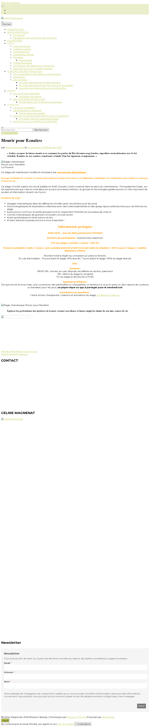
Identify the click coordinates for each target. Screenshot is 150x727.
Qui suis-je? (19, 35)
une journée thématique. (71, 172)
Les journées (20, 79)
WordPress (108, 717)
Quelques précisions (30, 96)
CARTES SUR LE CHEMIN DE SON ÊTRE (35, 121)
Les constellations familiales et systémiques (37, 74)
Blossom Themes (76, 717)
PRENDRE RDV (15, 29)
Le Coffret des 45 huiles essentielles (38, 118)
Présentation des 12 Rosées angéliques (40, 102)
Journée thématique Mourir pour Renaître (42, 88)
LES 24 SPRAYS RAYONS (26, 93)
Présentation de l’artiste (32, 113)
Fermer (6, 24)
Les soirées (19, 77)
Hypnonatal (25, 60)
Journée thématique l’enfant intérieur (40, 82)
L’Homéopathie (21, 46)
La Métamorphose (23, 54)
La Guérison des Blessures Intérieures (33, 65)
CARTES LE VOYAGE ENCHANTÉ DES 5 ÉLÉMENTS (41, 116)
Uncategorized (9, 133)
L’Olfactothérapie (22, 63)
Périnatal (18, 57)
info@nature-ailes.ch (108, 295)
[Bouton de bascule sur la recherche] (2, 127)
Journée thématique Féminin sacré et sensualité (46, 85)
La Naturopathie (22, 49)
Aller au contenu (10, 2)
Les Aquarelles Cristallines (27, 110)
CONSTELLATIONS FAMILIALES (24, 71)
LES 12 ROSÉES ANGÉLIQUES (29, 99)
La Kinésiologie (21, 52)
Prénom (8, 672)
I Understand (82, 724)
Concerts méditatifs (24, 107)
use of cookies (65, 724)
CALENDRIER (14, 40)
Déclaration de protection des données (35, 38)
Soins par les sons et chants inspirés (32, 68)
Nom (6, 681)
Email (7, 663)
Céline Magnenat (15, 147)
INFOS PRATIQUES (17, 32)
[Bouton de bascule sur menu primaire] (2, 21)
